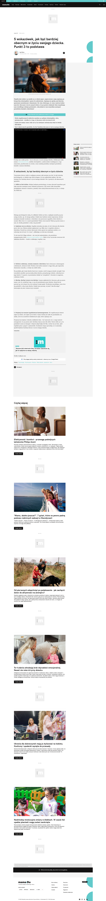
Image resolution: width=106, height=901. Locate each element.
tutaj (29, 866)
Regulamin (65, 889)
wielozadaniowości (23, 162)
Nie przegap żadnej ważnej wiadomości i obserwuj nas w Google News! (40, 359)
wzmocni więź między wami (35, 237)
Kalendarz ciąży (63, 4)
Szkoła (35, 4)
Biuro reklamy (54, 882)
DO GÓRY (84, 881)
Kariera (53, 884)
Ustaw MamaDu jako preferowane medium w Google (41, 114)
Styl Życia (51, 4)
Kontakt (53, 889)
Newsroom (65, 884)
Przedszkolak (29, 4)
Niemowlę (17, 4)
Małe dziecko (23, 4)
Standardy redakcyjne (68, 892)
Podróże (56, 4)
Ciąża (13, 4)
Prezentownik (40, 4)
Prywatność (65, 887)
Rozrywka (65, 882)
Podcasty (46, 4)
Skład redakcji (54, 887)
